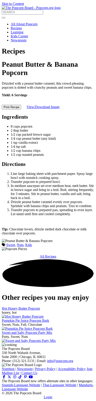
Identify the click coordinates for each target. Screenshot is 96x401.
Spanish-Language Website (21, 385)
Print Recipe (11, 107)
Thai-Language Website (59, 385)
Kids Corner (19, 36)
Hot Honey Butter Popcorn (21, 308)
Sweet (10, 245)
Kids (28, 245)
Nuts (20, 245)
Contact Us (29, 373)
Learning (17, 32)
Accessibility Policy (72, 369)
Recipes (16, 28)
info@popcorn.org (60, 361)
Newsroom (18, 40)
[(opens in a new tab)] (4, 377)
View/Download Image (43, 107)
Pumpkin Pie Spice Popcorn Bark (25, 320)
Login (48, 397)
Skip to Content (13, 4)
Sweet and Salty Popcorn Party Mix (27, 333)
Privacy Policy (45, 369)
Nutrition (8, 369)
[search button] (3, 17)
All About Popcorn (24, 24)
